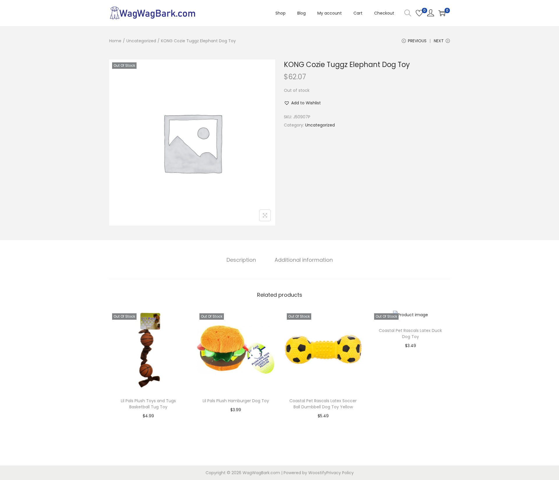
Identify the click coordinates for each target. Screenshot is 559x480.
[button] (302, 103)
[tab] (241, 260)
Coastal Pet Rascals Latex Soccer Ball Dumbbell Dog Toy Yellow (323, 404)
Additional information (304, 259)
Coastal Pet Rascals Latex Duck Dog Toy (410, 334)
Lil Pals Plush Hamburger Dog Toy (236, 401)
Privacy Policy (340, 473)
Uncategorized (141, 41)
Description (241, 259)
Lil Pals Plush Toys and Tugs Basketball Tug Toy (148, 404)
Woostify (317, 473)
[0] (419, 13)
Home (115, 41)
